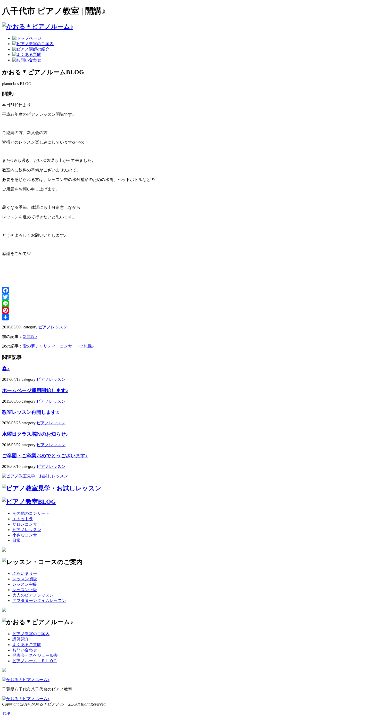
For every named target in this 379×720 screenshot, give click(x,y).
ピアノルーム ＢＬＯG (34, 661)
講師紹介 (20, 639)
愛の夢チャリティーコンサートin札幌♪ (58, 346)
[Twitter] (189, 297)
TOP (6, 713)
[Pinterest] (189, 310)
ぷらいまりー (24, 573)
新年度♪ (30, 336)
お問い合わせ (24, 650)
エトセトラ (22, 519)
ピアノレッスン (52, 327)
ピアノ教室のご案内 (31, 634)
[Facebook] (189, 290)
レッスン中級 (24, 584)
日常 (16, 540)
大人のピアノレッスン (33, 595)
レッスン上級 (24, 589)
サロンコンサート (28, 524)
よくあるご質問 (26, 644)
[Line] (189, 303)
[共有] (189, 317)
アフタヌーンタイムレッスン (39, 600)
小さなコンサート (28, 535)
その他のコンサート (31, 513)
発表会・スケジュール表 (35, 655)
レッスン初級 (24, 579)
